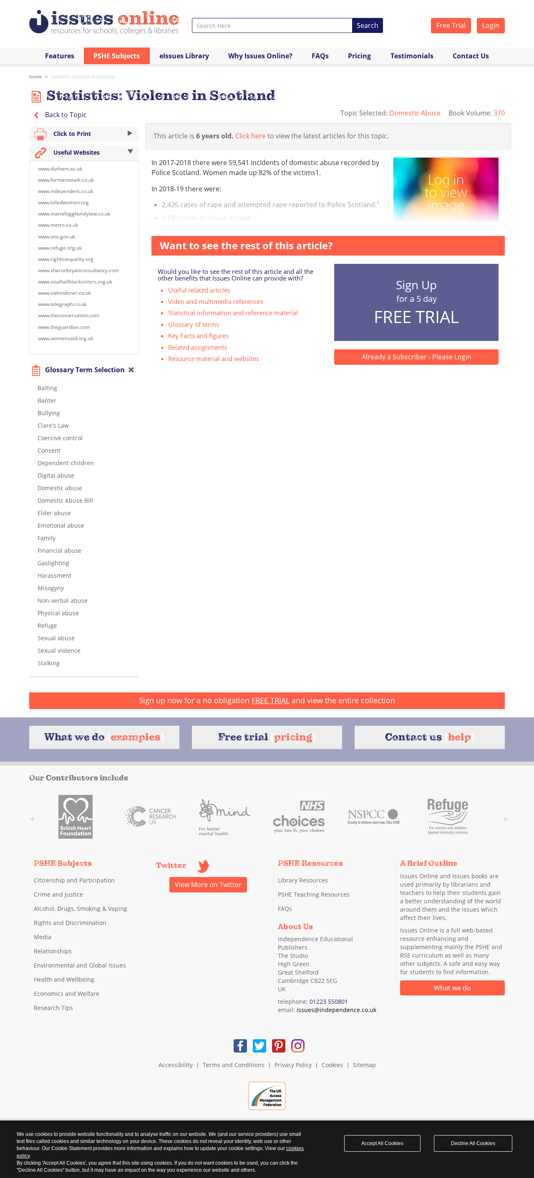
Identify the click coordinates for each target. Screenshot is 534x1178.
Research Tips (53, 1008)
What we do (452, 988)
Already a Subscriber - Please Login (416, 356)
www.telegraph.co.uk (62, 304)
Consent (49, 450)
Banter (47, 400)
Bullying (49, 413)
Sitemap (364, 1065)
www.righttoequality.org (65, 259)
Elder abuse (54, 513)
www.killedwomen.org (63, 202)
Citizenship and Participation (74, 880)
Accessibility (176, 1065)
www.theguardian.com (64, 327)
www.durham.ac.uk (60, 168)
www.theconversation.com (68, 315)
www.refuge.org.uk (60, 247)
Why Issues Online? (260, 55)
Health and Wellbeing (64, 979)
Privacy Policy (293, 1065)
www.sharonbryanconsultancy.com (78, 270)
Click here (250, 135)
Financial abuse (59, 550)
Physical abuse (58, 613)
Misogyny (51, 588)
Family (46, 538)
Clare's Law (53, 425)
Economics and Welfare (66, 994)
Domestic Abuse (415, 113)
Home (35, 76)
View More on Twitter (208, 884)
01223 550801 (329, 1001)
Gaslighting (53, 563)
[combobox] (272, 25)
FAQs (320, 55)
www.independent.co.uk (65, 191)
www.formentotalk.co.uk (66, 179)
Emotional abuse (61, 525)
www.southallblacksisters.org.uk (75, 281)
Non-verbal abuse (63, 600)
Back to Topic (65, 114)
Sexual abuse (56, 638)
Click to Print (71, 134)
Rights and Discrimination (70, 923)
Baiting (47, 388)
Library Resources (303, 880)
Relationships (53, 951)
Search (367, 25)
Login (490, 25)
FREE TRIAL (271, 700)
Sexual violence (59, 650)
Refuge (47, 625)
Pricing (359, 55)
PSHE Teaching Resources (314, 894)
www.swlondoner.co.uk (64, 292)
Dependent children (66, 463)
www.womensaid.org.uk (65, 338)
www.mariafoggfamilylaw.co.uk (74, 213)
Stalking (49, 663)
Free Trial (451, 25)
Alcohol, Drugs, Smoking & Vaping (80, 908)
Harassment (54, 575)
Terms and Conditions (233, 1065)
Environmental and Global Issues (80, 965)
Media (42, 937)
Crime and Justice (58, 894)
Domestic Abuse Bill (65, 500)
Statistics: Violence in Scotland (83, 76)
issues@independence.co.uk (336, 1010)
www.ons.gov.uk (56, 236)
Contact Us (471, 55)
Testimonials (411, 55)
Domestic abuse (60, 488)
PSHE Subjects (116, 55)
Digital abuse (56, 475)
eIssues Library (184, 55)
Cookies (332, 1065)
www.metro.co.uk (58, 224)
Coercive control (60, 438)
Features (59, 55)
